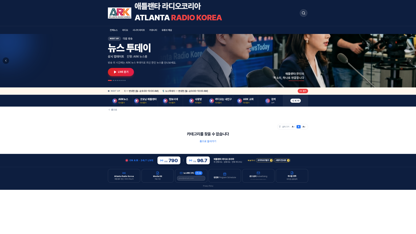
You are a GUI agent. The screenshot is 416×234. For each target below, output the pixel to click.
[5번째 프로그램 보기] (119, 80)
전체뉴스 (114, 30)
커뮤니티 (153, 30)
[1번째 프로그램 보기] (110, 80)
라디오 (125, 30)
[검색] (303, 13)
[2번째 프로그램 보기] (113, 80)
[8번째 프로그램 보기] (124, 80)
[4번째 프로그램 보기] (117, 80)
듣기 (304, 91)
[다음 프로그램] (410, 60)
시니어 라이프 (139, 30)
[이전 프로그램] (6, 60)
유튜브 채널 (167, 30)
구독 (199, 173)
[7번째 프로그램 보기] (123, 80)
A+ (304, 127)
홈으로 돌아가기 (208, 141)
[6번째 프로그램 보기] (121, 80)
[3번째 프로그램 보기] (115, 80)
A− (293, 127)
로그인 (297, 101)
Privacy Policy (208, 186)
